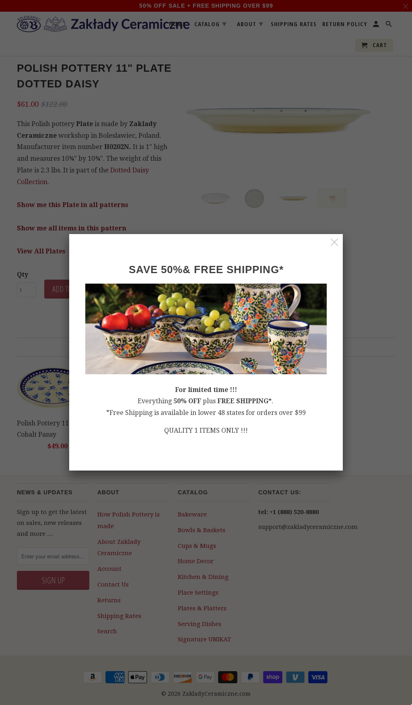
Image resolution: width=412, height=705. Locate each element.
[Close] (335, 242)
